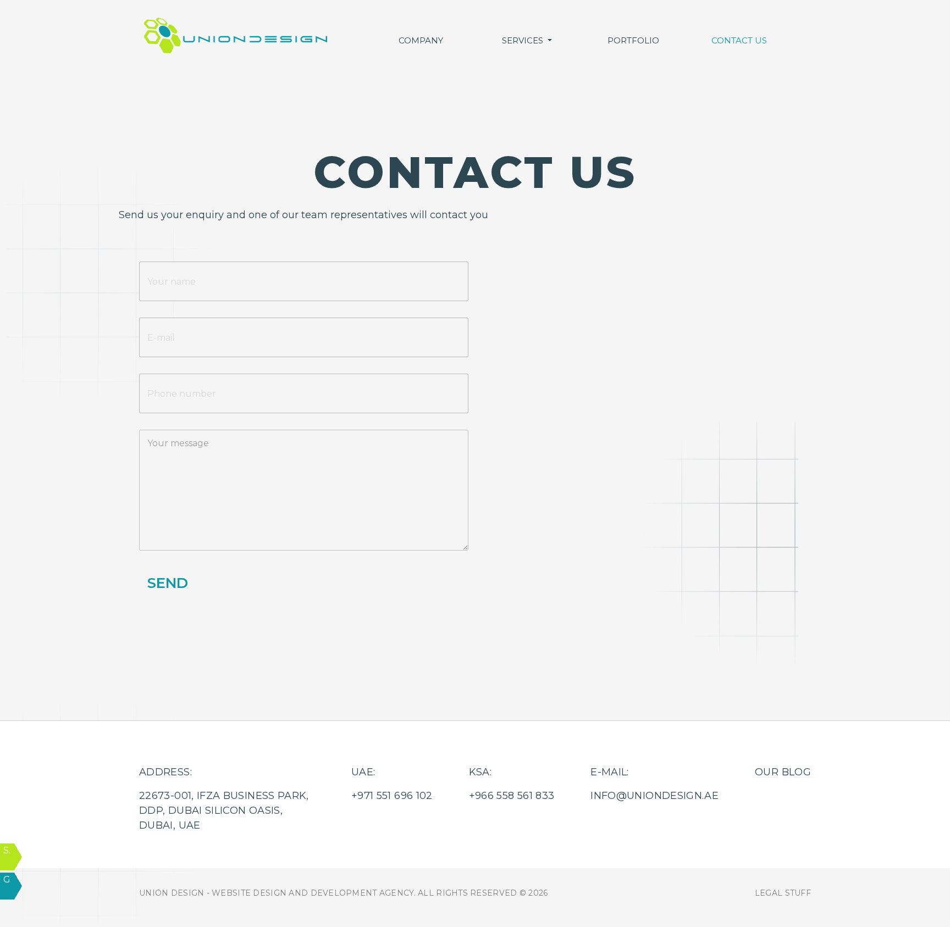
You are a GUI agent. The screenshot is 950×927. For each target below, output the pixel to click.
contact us (739, 40)
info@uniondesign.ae (654, 796)
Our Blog (783, 772)
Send (167, 583)
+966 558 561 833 (533, 300)
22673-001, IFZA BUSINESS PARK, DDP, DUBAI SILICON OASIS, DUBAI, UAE (224, 810)
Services (523, 40)
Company (421, 40)
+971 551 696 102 (532, 287)
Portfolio (633, 40)
